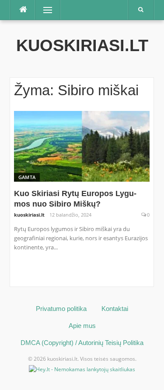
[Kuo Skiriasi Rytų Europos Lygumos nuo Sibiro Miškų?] (82, 146)
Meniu (44, 10)
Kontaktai (114, 308)
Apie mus (82, 325)
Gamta (27, 177)
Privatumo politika (61, 308)
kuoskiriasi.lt (82, 45)
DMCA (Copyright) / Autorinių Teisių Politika (82, 342)
